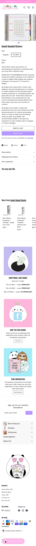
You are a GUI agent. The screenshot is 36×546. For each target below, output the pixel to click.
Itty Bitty (16, 55)
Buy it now (18, 133)
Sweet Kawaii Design (18, 200)
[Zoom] (28, 38)
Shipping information (10, 157)
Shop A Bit (5, 495)
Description (6, 152)
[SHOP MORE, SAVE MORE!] (18, 261)
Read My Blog (6, 492)
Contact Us (6, 498)
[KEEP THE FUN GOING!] (18, 313)
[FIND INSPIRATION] (18, 362)
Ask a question (7, 162)
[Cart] (28, 7)
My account (6, 500)
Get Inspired (18, 392)
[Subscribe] (29, 413)
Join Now (18, 341)
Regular (6, 55)
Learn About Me (7, 489)
